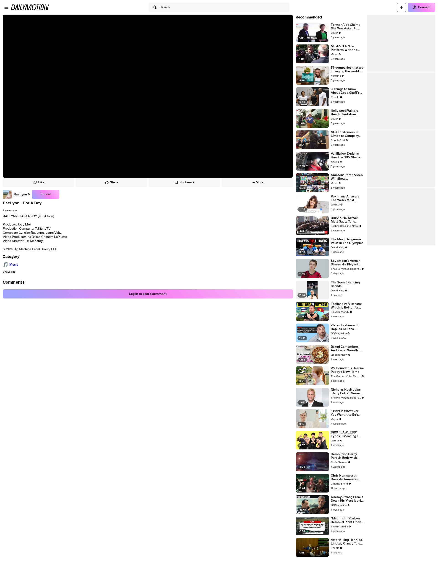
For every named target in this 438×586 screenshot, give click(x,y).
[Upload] (401, 7)
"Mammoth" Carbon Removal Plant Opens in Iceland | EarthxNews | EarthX (347, 520)
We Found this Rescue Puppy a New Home (347, 370)
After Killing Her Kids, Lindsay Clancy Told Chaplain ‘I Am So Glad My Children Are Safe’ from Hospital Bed (347, 541)
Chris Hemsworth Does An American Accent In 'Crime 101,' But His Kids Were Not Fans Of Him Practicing (347, 477)
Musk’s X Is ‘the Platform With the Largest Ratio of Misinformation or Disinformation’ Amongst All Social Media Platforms (345, 48)
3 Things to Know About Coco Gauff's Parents (345, 91)
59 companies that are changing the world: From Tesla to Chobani (347, 69)
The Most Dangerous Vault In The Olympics (347, 241)
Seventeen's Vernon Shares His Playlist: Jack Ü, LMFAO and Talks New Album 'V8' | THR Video (347, 262)
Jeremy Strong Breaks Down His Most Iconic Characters (347, 499)
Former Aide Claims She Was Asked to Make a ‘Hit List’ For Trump (346, 26)
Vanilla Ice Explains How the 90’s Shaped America (346, 155)
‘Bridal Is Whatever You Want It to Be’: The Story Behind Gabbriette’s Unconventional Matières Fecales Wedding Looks (344, 413)
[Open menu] (6, 7)
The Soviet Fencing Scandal (345, 284)
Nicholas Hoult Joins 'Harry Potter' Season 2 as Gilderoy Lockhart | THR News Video (347, 391)
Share (114, 182)
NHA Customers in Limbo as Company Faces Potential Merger (345, 134)
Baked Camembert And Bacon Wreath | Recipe (345, 348)
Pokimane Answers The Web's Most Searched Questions (346, 198)
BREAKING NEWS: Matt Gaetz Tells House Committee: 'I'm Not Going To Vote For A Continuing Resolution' (347, 219)
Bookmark (187, 182)
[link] (16, 194)
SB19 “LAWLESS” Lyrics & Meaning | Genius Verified (344, 434)
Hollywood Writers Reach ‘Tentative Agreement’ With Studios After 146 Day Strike (347, 112)
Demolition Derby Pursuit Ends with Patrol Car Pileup (344, 456)
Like (41, 182)
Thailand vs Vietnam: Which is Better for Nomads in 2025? (346, 305)
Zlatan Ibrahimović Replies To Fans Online (344, 327)
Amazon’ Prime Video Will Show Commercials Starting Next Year (347, 177)
